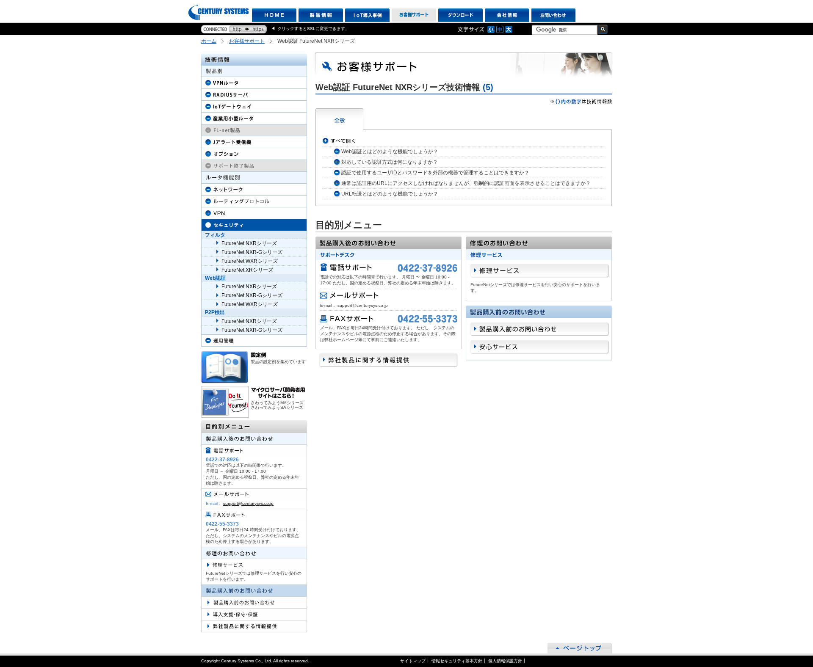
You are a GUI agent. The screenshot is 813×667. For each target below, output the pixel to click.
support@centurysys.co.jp (248, 503)
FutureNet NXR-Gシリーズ (251, 252)
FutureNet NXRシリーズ (249, 243)
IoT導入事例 (367, 15)
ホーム (208, 41)
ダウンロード (460, 15)
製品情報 (321, 15)
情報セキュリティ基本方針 (456, 661)
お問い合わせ (553, 15)
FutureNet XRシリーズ (247, 270)
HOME (274, 15)
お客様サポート (414, 15)
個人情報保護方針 (505, 661)
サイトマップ (413, 661)
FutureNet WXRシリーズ (249, 261)
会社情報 (507, 15)
